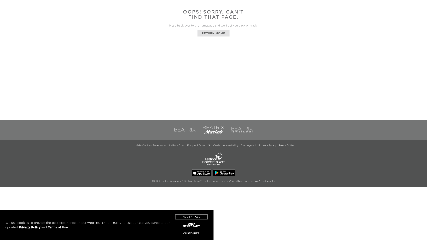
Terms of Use (58, 227)
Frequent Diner (196, 145)
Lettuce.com (176, 145)
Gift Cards (214, 145)
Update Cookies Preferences (149, 145)
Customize (191, 233)
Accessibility (230, 145)
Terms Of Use (287, 145)
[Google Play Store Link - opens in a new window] (224, 173)
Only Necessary (191, 225)
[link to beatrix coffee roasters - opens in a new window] (242, 133)
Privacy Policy (267, 145)
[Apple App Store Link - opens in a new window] (201, 173)
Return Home (213, 33)
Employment (249, 145)
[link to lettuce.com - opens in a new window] (213, 167)
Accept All (191, 216)
